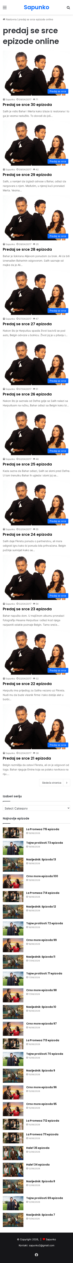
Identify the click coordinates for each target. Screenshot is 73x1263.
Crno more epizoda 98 (41, 990)
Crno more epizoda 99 (41, 940)
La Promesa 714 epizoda (42, 893)
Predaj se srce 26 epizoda (27, 394)
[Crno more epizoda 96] (13, 1092)
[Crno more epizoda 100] (13, 881)
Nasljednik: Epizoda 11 (40, 957)
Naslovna (10, 19)
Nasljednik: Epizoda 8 (40, 1181)
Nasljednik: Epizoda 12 (41, 906)
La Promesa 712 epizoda (42, 1121)
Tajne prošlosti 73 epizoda (44, 843)
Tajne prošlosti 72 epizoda (44, 923)
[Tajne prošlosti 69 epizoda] (13, 1203)
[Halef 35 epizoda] (13, 1153)
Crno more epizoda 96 (41, 1087)
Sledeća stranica (51, 782)
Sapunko (10, 99)
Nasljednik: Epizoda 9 (40, 1070)
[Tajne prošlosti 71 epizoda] (13, 979)
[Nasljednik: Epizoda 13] (13, 865)
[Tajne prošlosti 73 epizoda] (13, 848)
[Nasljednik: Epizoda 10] (13, 1012)
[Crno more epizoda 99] (13, 945)
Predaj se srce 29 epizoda (27, 174)
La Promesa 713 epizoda (42, 1040)
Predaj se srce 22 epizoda (27, 683)
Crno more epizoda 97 (41, 1023)
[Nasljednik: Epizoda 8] (13, 1186)
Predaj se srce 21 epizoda (27, 758)
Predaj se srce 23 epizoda (27, 609)
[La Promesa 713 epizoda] (13, 1043)
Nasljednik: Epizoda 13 (41, 859)
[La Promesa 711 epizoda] (13, 1138)
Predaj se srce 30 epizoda (27, 104)
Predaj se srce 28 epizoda (27, 249)
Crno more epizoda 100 (42, 876)
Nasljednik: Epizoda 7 (40, 1215)
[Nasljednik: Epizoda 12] (13, 912)
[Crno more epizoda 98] (13, 995)
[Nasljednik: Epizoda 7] (13, 1220)
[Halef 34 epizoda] (13, 1170)
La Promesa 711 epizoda (42, 1134)
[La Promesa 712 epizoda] (13, 1124)
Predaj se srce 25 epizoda (27, 464)
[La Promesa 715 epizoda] (13, 832)
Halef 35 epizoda (37, 1148)
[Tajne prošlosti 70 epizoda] (13, 1059)
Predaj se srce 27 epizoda (27, 324)
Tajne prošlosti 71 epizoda (44, 973)
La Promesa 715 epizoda (42, 829)
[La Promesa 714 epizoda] (13, 896)
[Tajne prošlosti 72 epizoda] (13, 928)
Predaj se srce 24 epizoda (27, 534)
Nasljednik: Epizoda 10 (41, 1007)
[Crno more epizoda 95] (13, 1109)
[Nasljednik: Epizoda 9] (13, 1076)
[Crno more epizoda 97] (13, 1029)
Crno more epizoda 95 (41, 1104)
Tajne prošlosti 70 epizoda (44, 1054)
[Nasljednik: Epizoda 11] (13, 962)
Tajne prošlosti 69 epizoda (44, 1198)
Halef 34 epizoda (38, 1164)
